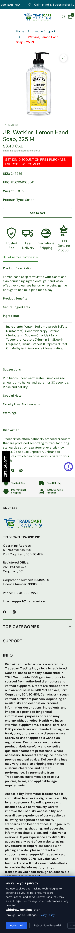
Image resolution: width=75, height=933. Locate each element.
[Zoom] (63, 58)
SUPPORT (12, 641)
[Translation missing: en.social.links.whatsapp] (21, 470)
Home (20, 31)
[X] (13, 470)
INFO (8, 655)
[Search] (63, 17)
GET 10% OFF (5, 466)
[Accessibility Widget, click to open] (68, 466)
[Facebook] (7, 612)
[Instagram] (17, 612)
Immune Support (43, 31)
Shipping (8, 150)
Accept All (16, 925)
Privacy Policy (46, 915)
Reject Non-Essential (47, 925)
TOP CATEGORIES (21, 626)
